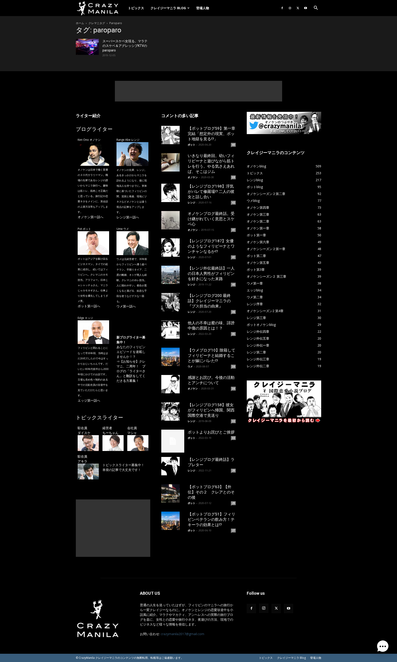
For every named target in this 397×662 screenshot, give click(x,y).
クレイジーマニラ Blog (168, 8)
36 (233, 311)
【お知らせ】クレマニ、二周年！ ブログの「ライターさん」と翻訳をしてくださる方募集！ (130, 371)
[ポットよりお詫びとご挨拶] (172, 441)
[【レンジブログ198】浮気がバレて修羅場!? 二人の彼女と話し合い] (172, 193)
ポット (191, 144)
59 (233, 177)
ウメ (190, 366)
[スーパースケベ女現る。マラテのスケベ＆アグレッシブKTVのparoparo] (87, 47)
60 (233, 144)
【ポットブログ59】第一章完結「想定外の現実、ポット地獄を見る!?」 (211, 133)
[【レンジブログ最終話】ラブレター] (172, 466)
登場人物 (202, 8)
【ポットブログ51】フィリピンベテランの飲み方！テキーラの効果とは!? (211, 519)
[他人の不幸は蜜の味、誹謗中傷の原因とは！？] (172, 329)
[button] (315, 8)
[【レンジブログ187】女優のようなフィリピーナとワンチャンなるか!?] (172, 247)
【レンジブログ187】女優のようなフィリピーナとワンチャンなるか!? (211, 246)
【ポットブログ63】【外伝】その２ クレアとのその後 (211, 492)
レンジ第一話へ (127, 217)
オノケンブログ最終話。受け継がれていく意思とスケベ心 (211, 218)
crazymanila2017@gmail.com (182, 634)
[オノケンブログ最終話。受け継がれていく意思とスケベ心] (172, 220)
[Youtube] (305, 8)
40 (233, 284)
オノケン (193, 177)
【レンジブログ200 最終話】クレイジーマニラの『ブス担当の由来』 (209, 300)
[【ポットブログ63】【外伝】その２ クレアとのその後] (172, 493)
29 (233, 470)
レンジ (191, 202)
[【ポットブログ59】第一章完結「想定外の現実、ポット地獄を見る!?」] (172, 135)
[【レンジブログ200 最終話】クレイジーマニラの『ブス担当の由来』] (172, 302)
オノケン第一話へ (90, 217)
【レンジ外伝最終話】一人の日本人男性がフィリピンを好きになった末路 (211, 273)
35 (233, 333)
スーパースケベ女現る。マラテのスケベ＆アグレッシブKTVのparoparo (124, 45)
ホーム (80, 23)
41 (233, 229)
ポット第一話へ (89, 306)
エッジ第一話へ (89, 400)
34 (233, 366)
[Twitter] (297, 8)
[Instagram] (289, 8)
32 (233, 421)
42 (233, 202)
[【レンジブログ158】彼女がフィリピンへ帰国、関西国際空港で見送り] (172, 411)
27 (233, 530)
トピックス (136, 8)
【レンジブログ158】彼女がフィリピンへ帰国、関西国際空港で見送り (211, 410)
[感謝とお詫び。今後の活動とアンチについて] (172, 384)
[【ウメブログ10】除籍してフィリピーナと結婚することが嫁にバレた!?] (172, 357)
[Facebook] (282, 8)
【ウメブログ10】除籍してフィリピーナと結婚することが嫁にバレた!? (211, 355)
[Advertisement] (198, 91)
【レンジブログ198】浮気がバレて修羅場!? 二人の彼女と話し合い (211, 191)
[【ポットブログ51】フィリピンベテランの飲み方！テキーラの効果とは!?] (172, 521)
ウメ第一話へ (126, 306)
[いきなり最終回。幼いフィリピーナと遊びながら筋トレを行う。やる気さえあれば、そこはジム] (172, 162)
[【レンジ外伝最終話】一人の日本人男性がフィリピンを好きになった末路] (172, 275)
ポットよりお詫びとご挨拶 (211, 432)
